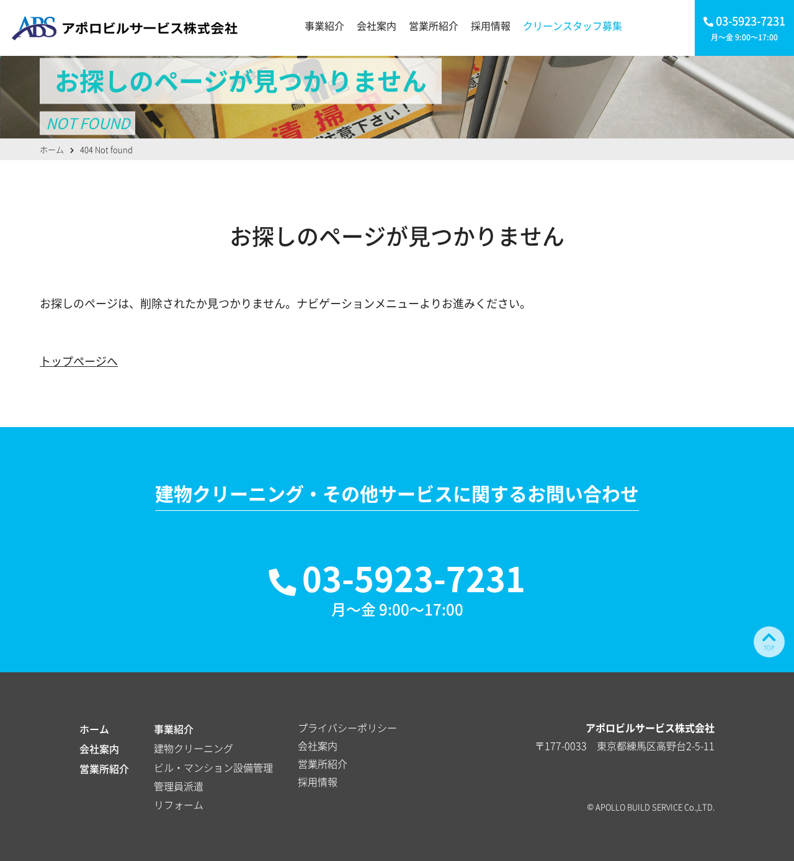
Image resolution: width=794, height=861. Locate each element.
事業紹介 (324, 25)
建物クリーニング (193, 748)
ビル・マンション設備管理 (213, 767)
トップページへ (79, 361)
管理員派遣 (178, 785)
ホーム (94, 728)
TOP (769, 648)
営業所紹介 (433, 25)
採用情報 (491, 25)
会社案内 (376, 25)
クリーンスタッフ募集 (572, 25)
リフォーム (178, 804)
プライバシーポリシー (347, 727)
